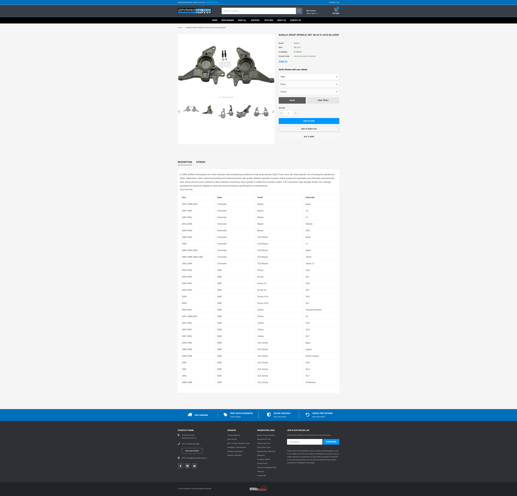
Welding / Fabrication (235, 451)
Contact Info (261, 475)
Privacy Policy (262, 463)
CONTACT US (334, 2)
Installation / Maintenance (236, 447)
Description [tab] (185, 162)
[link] (191, 108)
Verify (292, 100)
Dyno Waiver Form (264, 447)
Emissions (261, 455)
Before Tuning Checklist (266, 435)
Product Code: (284, 56)
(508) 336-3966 (212, 2)
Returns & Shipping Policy (266, 467)
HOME (214, 20)
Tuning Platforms (233, 435)
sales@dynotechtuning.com (197, 458)
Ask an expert (192, 451)
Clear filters (323, 100)
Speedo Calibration (234, 455)
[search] (299, 11)
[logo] (194, 11)
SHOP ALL (242, 20)
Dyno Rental (232, 439)
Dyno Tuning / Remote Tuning (238, 443)
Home (180, 28)
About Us (260, 471)
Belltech (297, 43)
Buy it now (309, 136)
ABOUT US (281, 20)
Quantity (282, 108)
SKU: (281, 47)
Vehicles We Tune (263, 443)
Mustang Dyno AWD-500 (266, 451)
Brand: (281, 43)
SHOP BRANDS (227, 20)
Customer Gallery (263, 459)
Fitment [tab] (200, 162)
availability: (283, 52)
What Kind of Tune (264, 439)
